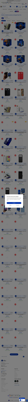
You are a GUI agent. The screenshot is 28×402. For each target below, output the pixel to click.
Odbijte (10, 205)
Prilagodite (17, 205)
